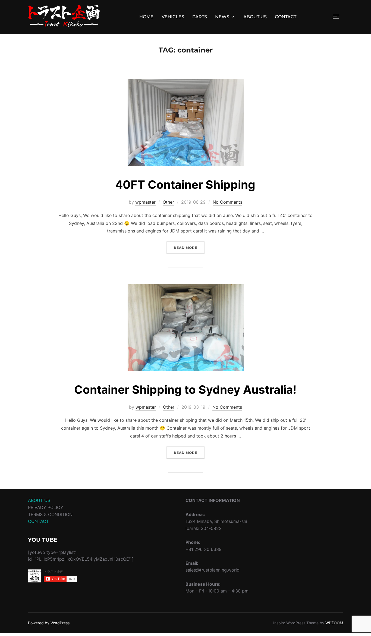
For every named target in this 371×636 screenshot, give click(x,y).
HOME (146, 16)
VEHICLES (173, 16)
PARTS (199, 16)
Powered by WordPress (49, 623)
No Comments (227, 202)
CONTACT (285, 16)
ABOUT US (255, 16)
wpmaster (145, 202)
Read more (189, 247)
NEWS (222, 16)
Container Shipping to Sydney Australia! (185, 389)
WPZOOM (334, 623)
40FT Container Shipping (185, 184)
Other (168, 202)
